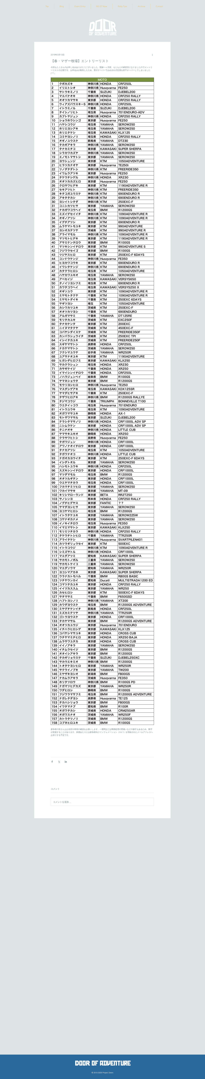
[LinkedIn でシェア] (65, 761)
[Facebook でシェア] (52, 761)
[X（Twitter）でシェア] (59, 761)
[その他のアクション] (152, 54)
